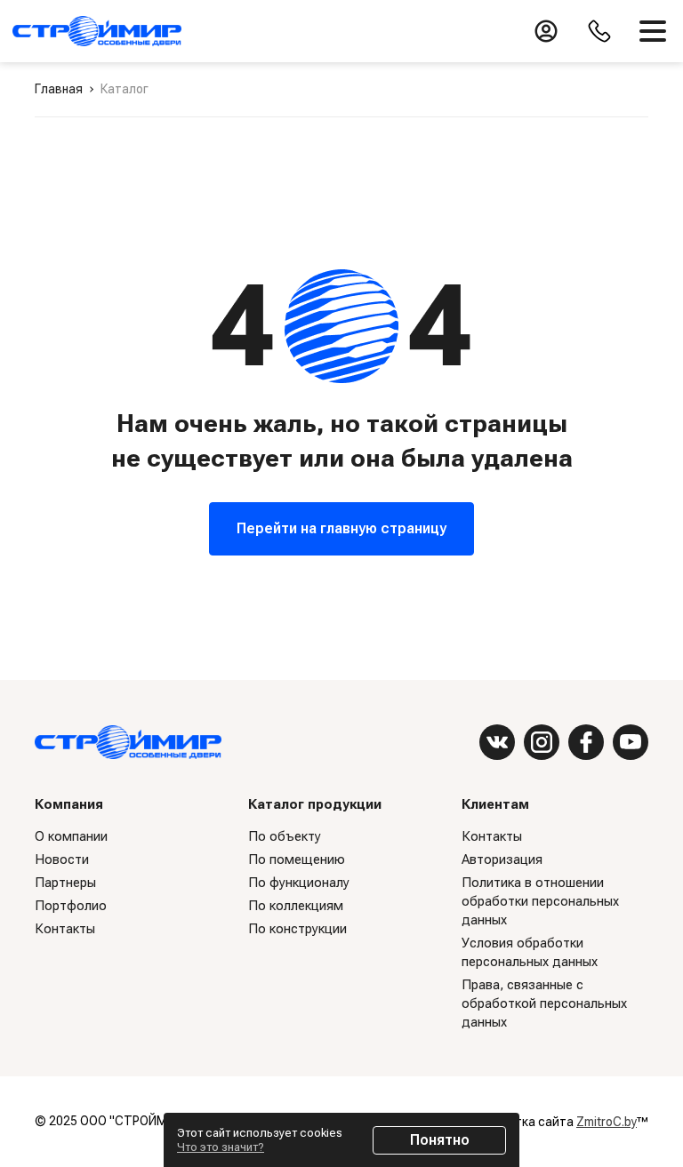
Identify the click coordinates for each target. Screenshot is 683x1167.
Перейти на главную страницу (341, 528)
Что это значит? (220, 1147)
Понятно (440, 1139)
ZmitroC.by (606, 1122)
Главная (59, 89)
